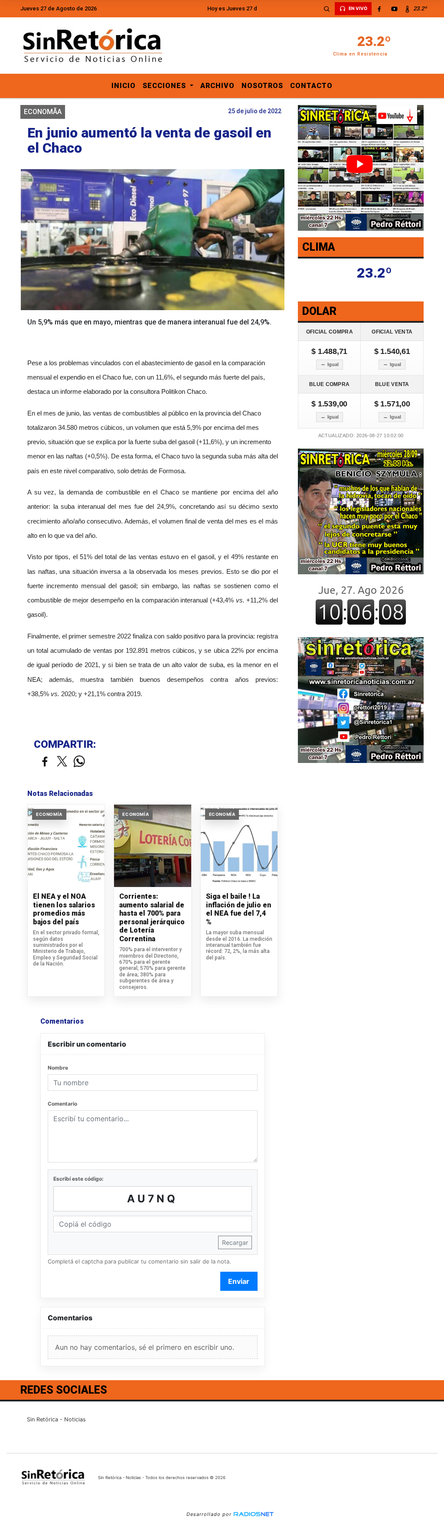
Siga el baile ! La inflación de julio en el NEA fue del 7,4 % (238, 909)
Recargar (235, 1242)
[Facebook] (379, 8)
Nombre (58, 1067)
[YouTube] (394, 8)
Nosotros (262, 86)
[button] (327, 8)
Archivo (217, 86)
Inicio (123, 86)
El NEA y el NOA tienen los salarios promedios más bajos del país (64, 909)
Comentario (62, 1103)
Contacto (311, 86)
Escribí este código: (78, 1178)
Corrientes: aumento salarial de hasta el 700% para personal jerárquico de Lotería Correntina (152, 917)
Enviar (238, 1281)
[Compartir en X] (62, 762)
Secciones (165, 86)
